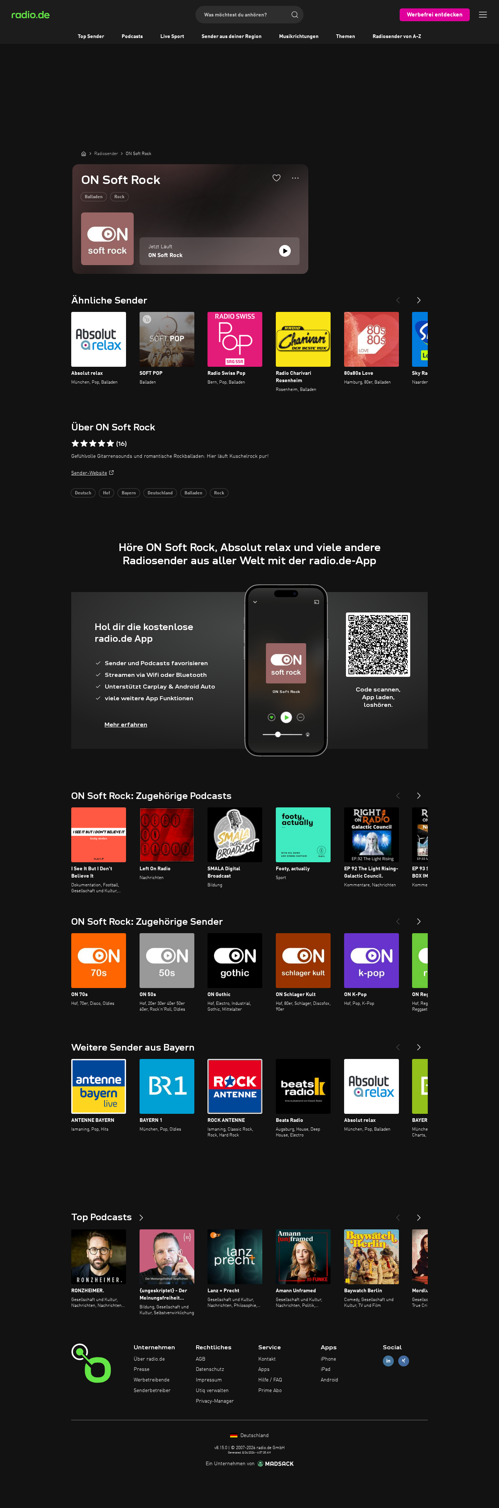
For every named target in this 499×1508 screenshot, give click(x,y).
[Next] (419, 297)
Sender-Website (89, 473)
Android (329, 1380)
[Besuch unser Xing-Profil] (404, 1361)
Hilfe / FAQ (270, 1380)
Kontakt (267, 1359)
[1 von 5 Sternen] (75, 443)
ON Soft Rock (165, 256)
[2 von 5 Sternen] (84, 443)
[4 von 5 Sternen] (101, 443)
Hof (106, 493)
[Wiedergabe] (285, 251)
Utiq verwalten (212, 1390)
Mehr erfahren (125, 724)
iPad (326, 1369)
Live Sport (172, 36)
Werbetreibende (151, 1380)
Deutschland (160, 493)
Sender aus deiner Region (232, 36)
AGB (200, 1359)
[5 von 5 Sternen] (110, 443)
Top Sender (91, 36)
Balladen (94, 197)
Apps (264, 1369)
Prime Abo (270, 1390)
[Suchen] (294, 14)
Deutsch (83, 493)
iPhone (328, 1359)
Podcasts (132, 36)
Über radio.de (149, 1359)
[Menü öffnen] (483, 14)
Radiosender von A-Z (397, 36)
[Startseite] (84, 154)
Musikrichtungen (299, 36)
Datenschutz (210, 1369)
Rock (119, 197)
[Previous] (398, 297)
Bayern (129, 493)
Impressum (209, 1380)
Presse (141, 1369)
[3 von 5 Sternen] (92, 443)
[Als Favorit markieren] (276, 178)
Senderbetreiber (152, 1390)
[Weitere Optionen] (295, 178)
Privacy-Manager (215, 1401)
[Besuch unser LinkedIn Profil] (388, 1361)
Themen (345, 36)
